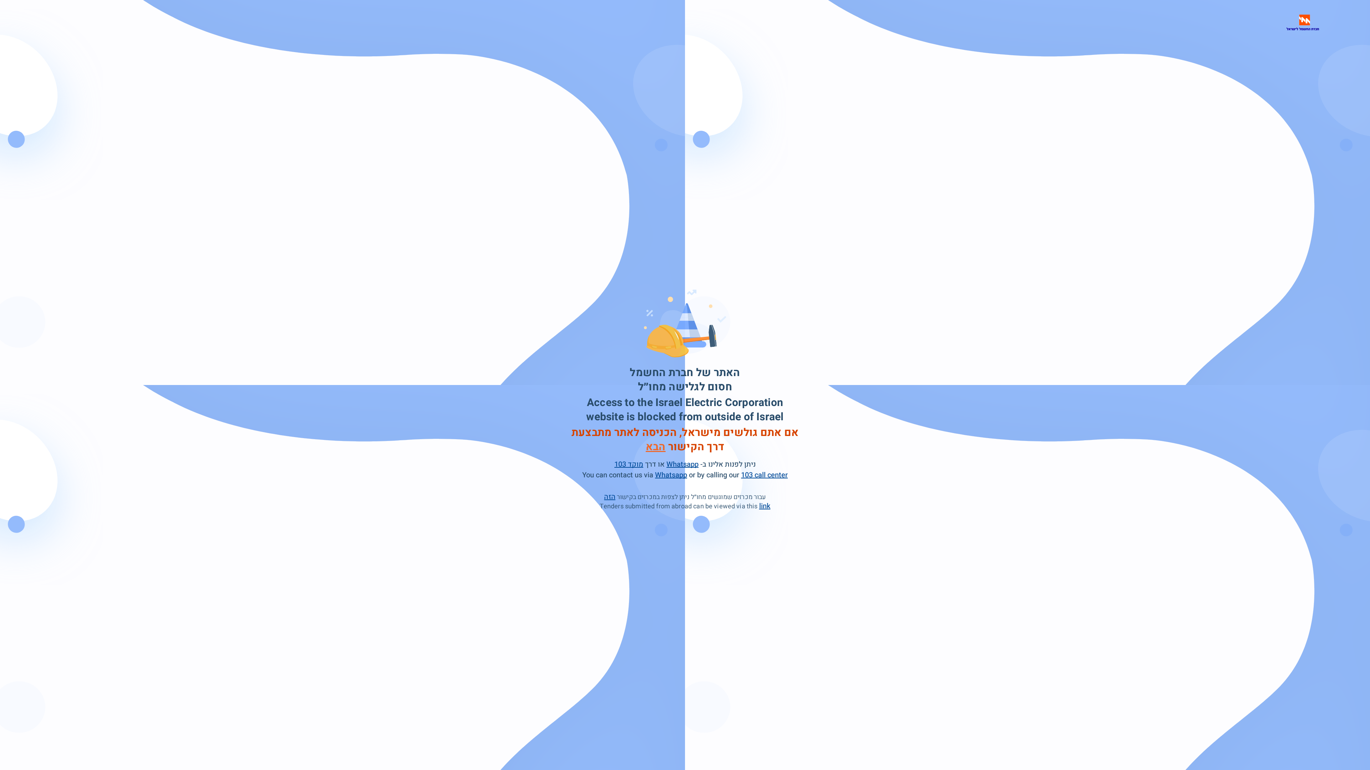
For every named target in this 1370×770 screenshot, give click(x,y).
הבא (656, 447)
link (765, 506)
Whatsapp (682, 464)
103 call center (764, 475)
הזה (609, 497)
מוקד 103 (628, 464)
